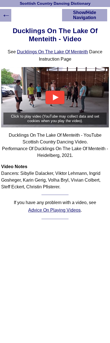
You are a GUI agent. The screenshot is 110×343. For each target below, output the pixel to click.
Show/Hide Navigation (84, 15)
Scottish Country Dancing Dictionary (55, 3)
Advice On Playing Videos (54, 210)
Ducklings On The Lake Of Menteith (52, 51)
